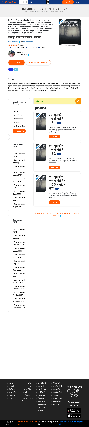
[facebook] (69, 391)
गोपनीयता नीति (13, 389)
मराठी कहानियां (56, 389)
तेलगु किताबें (41, 398)
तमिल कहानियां (57, 401)
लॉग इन (78, 2)
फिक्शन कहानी (18, 119)
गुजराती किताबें (42, 389)
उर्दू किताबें (40, 410)
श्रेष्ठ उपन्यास (27, 386)
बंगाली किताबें (41, 401)
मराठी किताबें (41, 392)
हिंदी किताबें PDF (51, 213)
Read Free (54, 136)
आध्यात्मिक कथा (18, 115)
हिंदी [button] (31, 2)
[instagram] (73, 391)
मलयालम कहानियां (57, 398)
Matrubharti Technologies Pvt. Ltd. (27, 423)
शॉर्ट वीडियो (26, 395)
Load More (21, 131)
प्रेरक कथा (17, 122)
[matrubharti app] (48, 2)
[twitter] (78, 391)
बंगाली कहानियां (57, 395)
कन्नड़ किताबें (41, 407)
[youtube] (71, 395)
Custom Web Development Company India (70, 423)
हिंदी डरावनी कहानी (28, 42)
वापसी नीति (12, 395)
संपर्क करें (11, 386)
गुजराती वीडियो (27, 389)
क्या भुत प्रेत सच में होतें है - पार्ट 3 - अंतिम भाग (57, 182)
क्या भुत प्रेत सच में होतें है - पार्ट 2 (57, 149)
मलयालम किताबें (42, 404)
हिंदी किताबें (41, 386)
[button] (26, 2)
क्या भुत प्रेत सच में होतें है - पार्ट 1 (57, 119)
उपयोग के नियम (13, 392)
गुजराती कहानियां (57, 386)
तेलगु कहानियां (56, 404)
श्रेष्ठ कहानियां (27, 383)
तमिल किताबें (41, 395)
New (59, 123)
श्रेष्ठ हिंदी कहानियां (40, 213)
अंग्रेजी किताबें (42, 383)
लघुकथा (16, 111)
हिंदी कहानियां (56, 383)
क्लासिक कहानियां (19, 126)
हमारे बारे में (11, 383)
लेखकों (25, 392)
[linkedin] (76, 395)
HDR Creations (13, 42)
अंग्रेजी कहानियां (57, 392)
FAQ (10, 398)
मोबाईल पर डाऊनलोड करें (40, 62)
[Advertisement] (20, 346)
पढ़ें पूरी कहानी (16, 62)
